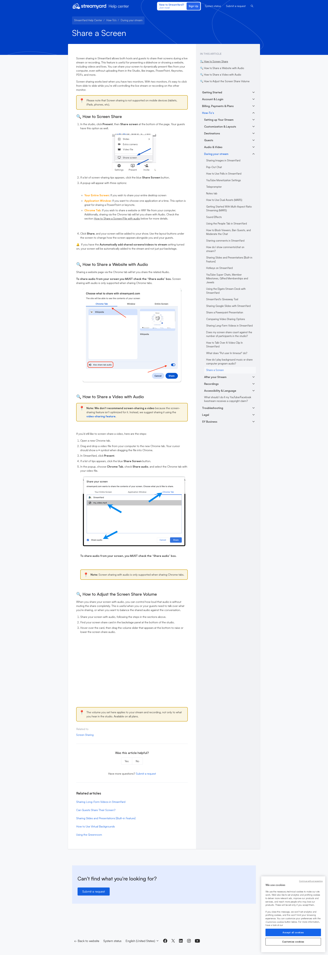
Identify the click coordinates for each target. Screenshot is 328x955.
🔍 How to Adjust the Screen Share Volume (225, 81)
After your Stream (215, 377)
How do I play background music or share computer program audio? (229, 361)
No (137, 761)
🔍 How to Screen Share (214, 61)
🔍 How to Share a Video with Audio (220, 74)
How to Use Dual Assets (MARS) (224, 200)
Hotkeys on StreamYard (219, 268)
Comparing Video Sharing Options (225, 319)
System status (213, 6)
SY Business (209, 421)
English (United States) (141, 941)
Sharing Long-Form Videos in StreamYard (100, 802)
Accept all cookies (293, 932)
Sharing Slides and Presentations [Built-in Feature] (105, 818)
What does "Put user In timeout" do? (226, 353)
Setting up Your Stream (219, 119)
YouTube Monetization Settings (223, 180)
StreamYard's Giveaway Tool (222, 299)
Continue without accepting (311, 881)
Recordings (211, 384)
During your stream (131, 20)
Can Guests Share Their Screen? (95, 810)
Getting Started (212, 92)
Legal (205, 414)
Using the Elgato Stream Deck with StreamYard (226, 290)
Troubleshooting (212, 408)
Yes (127, 761)
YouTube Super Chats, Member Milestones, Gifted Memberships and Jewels (227, 278)
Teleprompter (214, 186)
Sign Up (193, 6)
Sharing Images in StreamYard (223, 160)
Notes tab (211, 193)
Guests (208, 140)
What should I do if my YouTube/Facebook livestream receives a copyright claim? (227, 399)
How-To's (111, 20)
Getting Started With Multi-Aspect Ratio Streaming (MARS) (229, 208)
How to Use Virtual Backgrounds (95, 826)
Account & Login (212, 99)
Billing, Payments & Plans (218, 106)
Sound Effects (214, 217)
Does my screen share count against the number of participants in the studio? (229, 334)
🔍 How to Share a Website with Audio (222, 68)
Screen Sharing (85, 735)
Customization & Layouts (220, 126)
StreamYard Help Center (88, 20)
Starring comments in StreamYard (225, 240)
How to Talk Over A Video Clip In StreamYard (224, 344)
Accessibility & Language (220, 390)
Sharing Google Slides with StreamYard (228, 306)
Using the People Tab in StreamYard (226, 223)
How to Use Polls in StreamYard (223, 173)
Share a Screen (215, 370)
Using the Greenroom (89, 834)
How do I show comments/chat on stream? (225, 249)
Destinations (212, 133)
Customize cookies (293, 941)
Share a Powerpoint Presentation (224, 312)
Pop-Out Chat (214, 167)
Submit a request (236, 6)
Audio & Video (213, 147)
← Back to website (86, 941)
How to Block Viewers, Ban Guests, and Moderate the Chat (228, 232)
